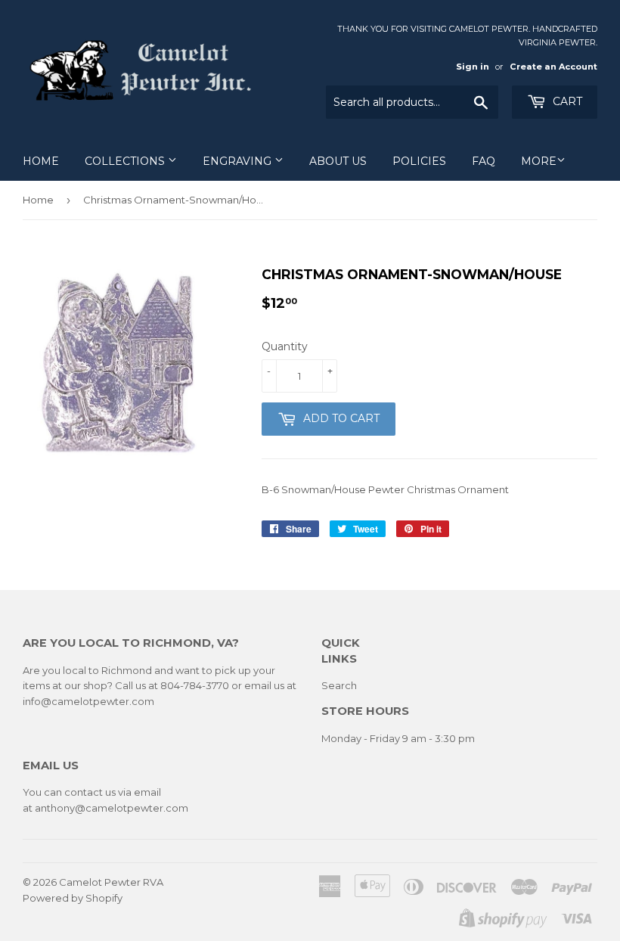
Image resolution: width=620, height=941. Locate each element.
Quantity (285, 346)
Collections (126, 161)
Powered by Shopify (72, 898)
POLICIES (419, 161)
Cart (566, 101)
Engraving (238, 161)
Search (339, 685)
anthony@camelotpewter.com (111, 808)
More (538, 161)
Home (41, 161)
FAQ (483, 161)
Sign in (472, 66)
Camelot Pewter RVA (111, 882)
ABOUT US (338, 161)
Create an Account (553, 66)
